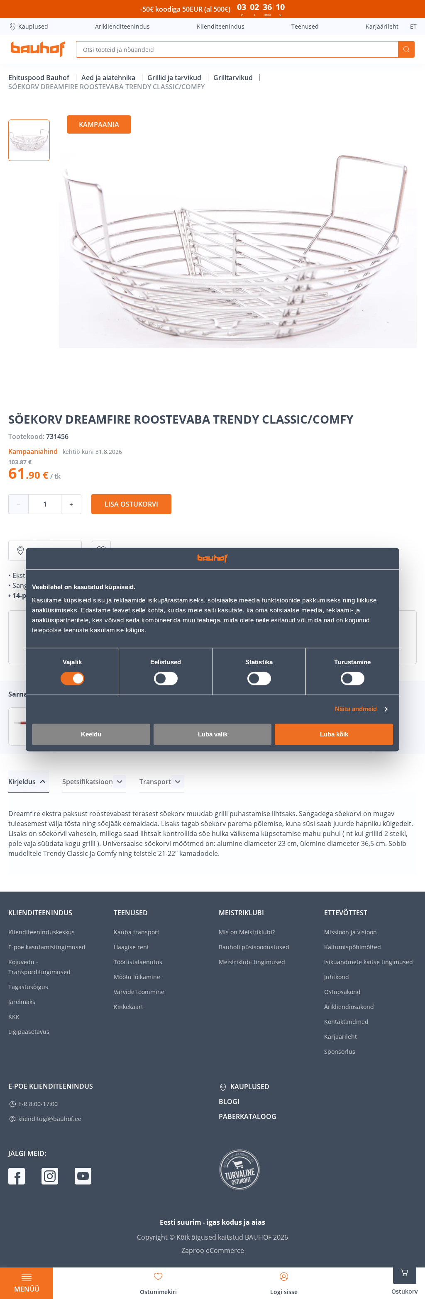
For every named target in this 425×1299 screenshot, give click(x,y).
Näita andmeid (356, 709)
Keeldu (91, 734)
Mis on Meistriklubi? (247, 932)
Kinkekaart (128, 1007)
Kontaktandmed (346, 1022)
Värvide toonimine (139, 992)
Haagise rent (131, 947)
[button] (29, 140)
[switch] (166, 678)
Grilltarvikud (233, 77)
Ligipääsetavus (28, 1032)
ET (413, 26)
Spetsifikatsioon (87, 781)
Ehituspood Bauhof (39, 77)
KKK (14, 1017)
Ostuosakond (342, 992)
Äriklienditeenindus (122, 26)
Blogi (229, 1101)
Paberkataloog (247, 1116)
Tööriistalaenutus (138, 962)
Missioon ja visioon (350, 932)
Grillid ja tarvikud (175, 77)
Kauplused (33, 26)
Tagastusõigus (28, 987)
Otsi (406, 49)
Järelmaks (21, 1002)
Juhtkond (336, 977)
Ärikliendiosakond (349, 1007)
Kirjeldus (22, 781)
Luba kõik (334, 734)
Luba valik (212, 734)
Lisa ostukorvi (131, 504)
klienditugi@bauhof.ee (49, 1119)
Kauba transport (136, 932)
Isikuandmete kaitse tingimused (368, 962)
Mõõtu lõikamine (137, 977)
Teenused (305, 26)
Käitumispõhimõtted (352, 947)
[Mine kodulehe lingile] (38, 49)
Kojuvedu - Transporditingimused (39, 967)
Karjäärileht (382, 26)
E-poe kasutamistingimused (46, 947)
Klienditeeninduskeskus (41, 932)
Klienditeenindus (220, 26)
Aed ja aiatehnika (109, 77)
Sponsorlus (339, 1051)
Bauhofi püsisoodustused (254, 947)
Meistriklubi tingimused (252, 962)
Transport (155, 781)
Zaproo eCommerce (212, 1250)
